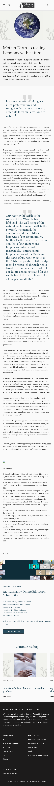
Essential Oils (8, 751)
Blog (4, 755)
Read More (7, 696)
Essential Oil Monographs (38, 755)
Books (30, 751)
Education (7, 759)
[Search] (9, 5)
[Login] (47, 5)
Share (5, 553)
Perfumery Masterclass (37, 739)
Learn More (13, 631)
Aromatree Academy (11, 743)
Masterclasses (33, 747)
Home (5, 739)
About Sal (6, 747)
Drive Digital (42, 781)
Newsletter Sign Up (10, 773)
